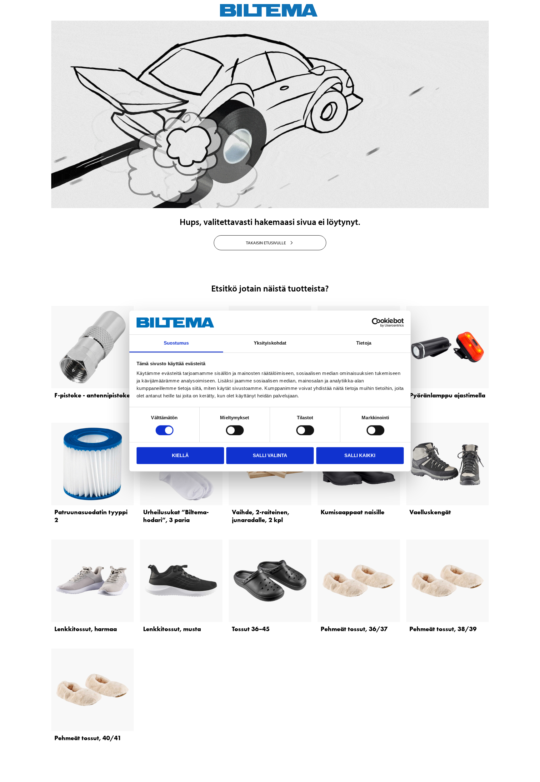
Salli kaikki (359, 455)
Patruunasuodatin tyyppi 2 (91, 516)
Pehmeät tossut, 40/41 (87, 738)
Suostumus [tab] (176, 343)
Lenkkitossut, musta (172, 629)
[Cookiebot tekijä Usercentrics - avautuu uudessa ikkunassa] (376, 322)
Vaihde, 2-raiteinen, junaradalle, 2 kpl (260, 516)
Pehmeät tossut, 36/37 (354, 629)
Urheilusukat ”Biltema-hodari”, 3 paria (176, 516)
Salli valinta (270, 455)
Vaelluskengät (430, 512)
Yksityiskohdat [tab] (270, 343)
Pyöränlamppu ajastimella (447, 395)
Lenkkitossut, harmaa (85, 629)
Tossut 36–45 (251, 629)
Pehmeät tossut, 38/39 (443, 629)
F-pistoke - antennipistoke (92, 395)
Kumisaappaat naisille (352, 512)
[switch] (235, 430)
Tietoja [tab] (363, 343)
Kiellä (180, 455)
